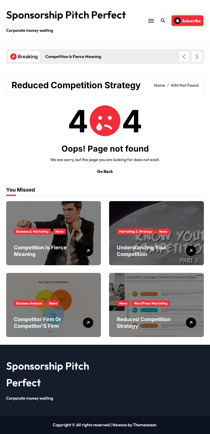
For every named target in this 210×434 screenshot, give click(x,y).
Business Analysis (29, 303)
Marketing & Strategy (135, 231)
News (59, 231)
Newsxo (119, 424)
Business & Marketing (32, 231)
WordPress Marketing (150, 303)
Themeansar (144, 424)
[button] (197, 57)
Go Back (105, 171)
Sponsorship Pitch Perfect (66, 14)
